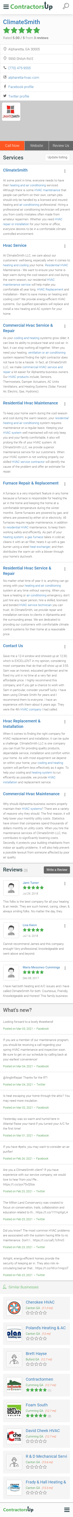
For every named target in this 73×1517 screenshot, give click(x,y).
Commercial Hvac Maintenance (31, 793)
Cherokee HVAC (40, 1302)
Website (36, 145)
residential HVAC (17, 527)
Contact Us (13, 645)
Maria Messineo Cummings (41, 967)
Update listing (57, 157)
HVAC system (12, 433)
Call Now (12, 145)
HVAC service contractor (28, 462)
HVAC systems (32, 809)
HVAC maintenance (47, 190)
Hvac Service (15, 245)
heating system (13, 537)
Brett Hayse (36, 1353)
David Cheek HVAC (43, 1430)
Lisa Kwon (30, 925)
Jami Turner (31, 883)
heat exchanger (40, 547)
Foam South (37, 1405)
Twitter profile (18, 96)
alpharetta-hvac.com (23, 77)
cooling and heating (26, 338)
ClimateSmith (21, 21)
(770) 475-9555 (19, 68)
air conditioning (29, 205)
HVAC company (30, 709)
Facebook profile (21, 87)
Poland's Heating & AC (46, 1327)
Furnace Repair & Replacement (31, 483)
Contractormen (39, 1379)
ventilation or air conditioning (46, 352)
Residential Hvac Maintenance (30, 403)
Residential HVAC (56, 265)
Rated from (25, 38)
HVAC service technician (35, 605)
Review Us (61, 145)
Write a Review (56, 870)
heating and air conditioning (28, 185)
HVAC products (19, 377)
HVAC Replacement (50, 289)
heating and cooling (16, 265)
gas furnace (35, 537)
